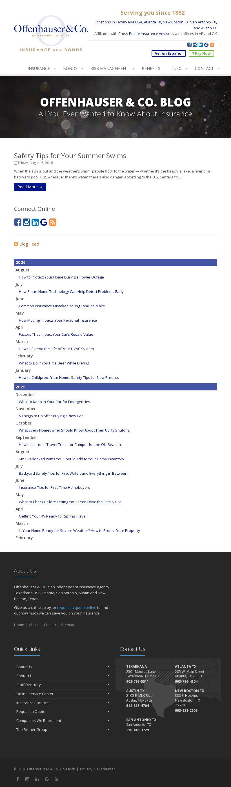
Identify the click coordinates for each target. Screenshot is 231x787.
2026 (20, 262)
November (25, 408)
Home (19, 624)
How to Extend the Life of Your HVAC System (56, 348)
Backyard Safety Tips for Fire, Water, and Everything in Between (73, 473)
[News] (212, 44)
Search (69, 768)
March (21, 341)
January (23, 370)
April (20, 327)
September (26, 437)
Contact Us (25, 675)
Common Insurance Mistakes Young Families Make (62, 305)
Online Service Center (35, 693)
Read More (28, 186)
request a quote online (76, 607)
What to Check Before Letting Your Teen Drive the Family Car (70, 501)
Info (178, 68)
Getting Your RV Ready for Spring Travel (52, 516)
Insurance (40, 68)
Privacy (86, 768)
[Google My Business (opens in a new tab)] (206, 44)
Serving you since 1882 (153, 12)
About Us (24, 666)
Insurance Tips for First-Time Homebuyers (54, 487)
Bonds (72, 68)
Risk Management (111, 68)
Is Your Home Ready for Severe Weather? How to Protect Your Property (79, 530)
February (24, 356)
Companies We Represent (38, 720)
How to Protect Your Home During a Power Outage (61, 277)
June (19, 298)
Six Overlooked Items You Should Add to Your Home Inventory (71, 458)
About (34, 624)
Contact (206, 68)
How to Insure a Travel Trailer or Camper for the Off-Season (70, 444)
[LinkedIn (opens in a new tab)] (201, 44)
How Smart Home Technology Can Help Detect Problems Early (71, 291)
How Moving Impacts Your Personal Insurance (58, 320)
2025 (20, 387)
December (25, 394)
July (19, 284)
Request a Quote (30, 711)
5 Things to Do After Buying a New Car (51, 415)
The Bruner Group (31, 729)
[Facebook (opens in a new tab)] (189, 44)
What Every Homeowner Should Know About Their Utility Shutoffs (74, 430)
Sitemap (67, 624)
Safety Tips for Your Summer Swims (70, 155)
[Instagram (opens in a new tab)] (195, 44)
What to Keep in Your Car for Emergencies (54, 401)
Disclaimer (106, 768)
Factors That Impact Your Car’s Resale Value (56, 334)
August (22, 270)
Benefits (151, 68)
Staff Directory (28, 684)
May (19, 313)
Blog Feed (29, 244)
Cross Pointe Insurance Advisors (146, 33)
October (23, 423)
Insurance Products (33, 702)
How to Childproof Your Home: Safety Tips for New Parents (69, 377)
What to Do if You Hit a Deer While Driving (54, 363)
